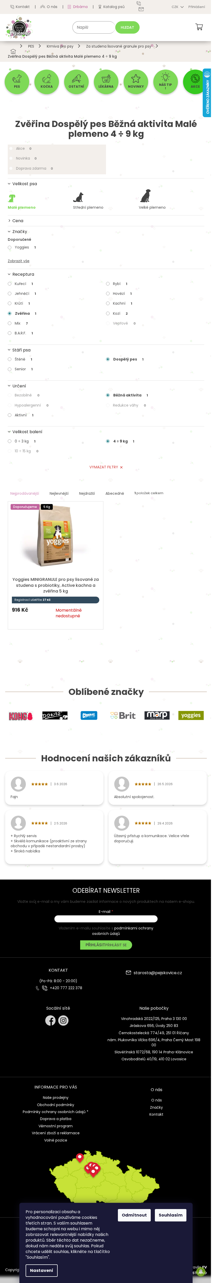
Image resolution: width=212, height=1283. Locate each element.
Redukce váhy (129, 405)
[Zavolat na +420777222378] (142, 3)
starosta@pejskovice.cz (158, 973)
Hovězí (122, 293)
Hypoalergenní (32, 405)
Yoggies (25, 247)
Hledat (127, 27)
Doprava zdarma (34, 168)
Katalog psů (114, 6)
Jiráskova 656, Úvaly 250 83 (154, 1025)
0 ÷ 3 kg (25, 441)
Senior (24, 369)
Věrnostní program (56, 1126)
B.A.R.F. (24, 333)
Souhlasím (171, 1215)
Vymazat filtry (103, 467)
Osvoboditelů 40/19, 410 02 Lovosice (154, 1059)
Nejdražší (87, 493)
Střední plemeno (88, 207)
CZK (175, 6)
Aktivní (24, 415)
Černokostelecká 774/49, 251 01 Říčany (154, 1033)
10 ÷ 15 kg (27, 451)
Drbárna (80, 6)
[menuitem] (17, 82)
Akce (24, 148)
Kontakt (23, 6)
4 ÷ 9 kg (123, 441)
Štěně (23, 359)
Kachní (122, 303)
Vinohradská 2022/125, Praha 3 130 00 (154, 1018)
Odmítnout (134, 1215)
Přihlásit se (116, 945)
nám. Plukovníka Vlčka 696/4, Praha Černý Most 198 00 (154, 1042)
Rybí (120, 283)
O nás (52, 6)
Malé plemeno (22, 207)
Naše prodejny (56, 1097)
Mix (21, 323)
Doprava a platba (55, 1118)
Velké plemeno (152, 207)
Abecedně (114, 493)
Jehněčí (25, 293)
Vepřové (124, 323)
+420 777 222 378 (66, 988)
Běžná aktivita (130, 395)
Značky (156, 1107)
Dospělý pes (128, 359)
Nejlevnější (59, 493)
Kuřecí (24, 283)
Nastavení (41, 1270)
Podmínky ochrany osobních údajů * (55, 1111)
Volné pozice (55, 1140)
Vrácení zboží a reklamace (56, 1133)
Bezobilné (27, 395)
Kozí (120, 313)
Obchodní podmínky (55, 1104)
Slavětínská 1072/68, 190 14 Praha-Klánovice (154, 1052)
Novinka (26, 158)
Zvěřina (25, 313)
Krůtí (22, 303)
